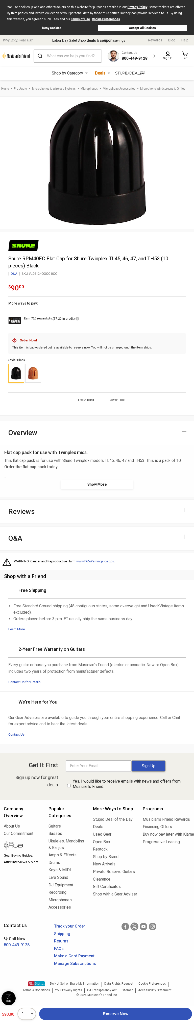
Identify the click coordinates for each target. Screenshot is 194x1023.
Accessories (59, 907)
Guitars (54, 826)
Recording (57, 892)
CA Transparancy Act (102, 990)
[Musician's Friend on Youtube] (143, 926)
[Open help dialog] (9, 998)
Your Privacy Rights (68, 990)
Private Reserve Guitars (114, 871)
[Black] (16, 373)
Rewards (155, 40)
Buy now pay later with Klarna (166, 834)
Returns (61, 941)
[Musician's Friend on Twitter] (134, 926)
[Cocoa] (33, 373)
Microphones (89, 88)
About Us (12, 826)
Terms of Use (80, 19)
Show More (97, 484)
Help (184, 40)
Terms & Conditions (36, 990)
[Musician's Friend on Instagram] (152, 926)
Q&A (14, 274)
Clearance (101, 879)
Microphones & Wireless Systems (54, 88)
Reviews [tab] (21, 511)
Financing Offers (157, 826)
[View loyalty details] (77, 319)
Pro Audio (20, 88)
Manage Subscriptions (75, 963)
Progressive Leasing (161, 841)
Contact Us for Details (24, 682)
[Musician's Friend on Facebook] (125, 926)
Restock (100, 849)
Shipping (62, 933)
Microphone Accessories (119, 88)
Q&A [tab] (15, 538)
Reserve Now (115, 1014)
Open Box (101, 841)
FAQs (59, 948)
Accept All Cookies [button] (142, 28)
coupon (106, 40)
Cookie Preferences (106, 19)
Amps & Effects (62, 855)
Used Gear (102, 834)
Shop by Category (67, 73)
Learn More (16, 629)
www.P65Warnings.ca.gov (95, 561)
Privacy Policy (137, 7)
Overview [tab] (22, 433)
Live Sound (58, 877)
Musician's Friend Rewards (166, 819)
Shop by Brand (105, 856)
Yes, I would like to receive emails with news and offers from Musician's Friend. (127, 784)
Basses (55, 833)
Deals (100, 73)
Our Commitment (18, 833)
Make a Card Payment (74, 956)
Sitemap (127, 990)
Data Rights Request (118, 983)
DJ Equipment (60, 885)
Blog (171, 40)
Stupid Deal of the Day (113, 819)
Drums (54, 862)
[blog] (22, 846)
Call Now (17, 941)
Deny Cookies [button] (51, 28)
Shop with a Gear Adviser (114, 894)
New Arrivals (104, 864)
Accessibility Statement (155, 990)
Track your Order (69, 926)
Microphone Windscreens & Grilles (162, 88)
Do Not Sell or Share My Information (74, 983)
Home (5, 88)
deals (91, 40)
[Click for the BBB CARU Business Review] (36, 983)
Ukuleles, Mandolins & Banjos (66, 844)
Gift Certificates (107, 886)
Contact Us (16, 734)
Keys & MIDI (59, 869)
